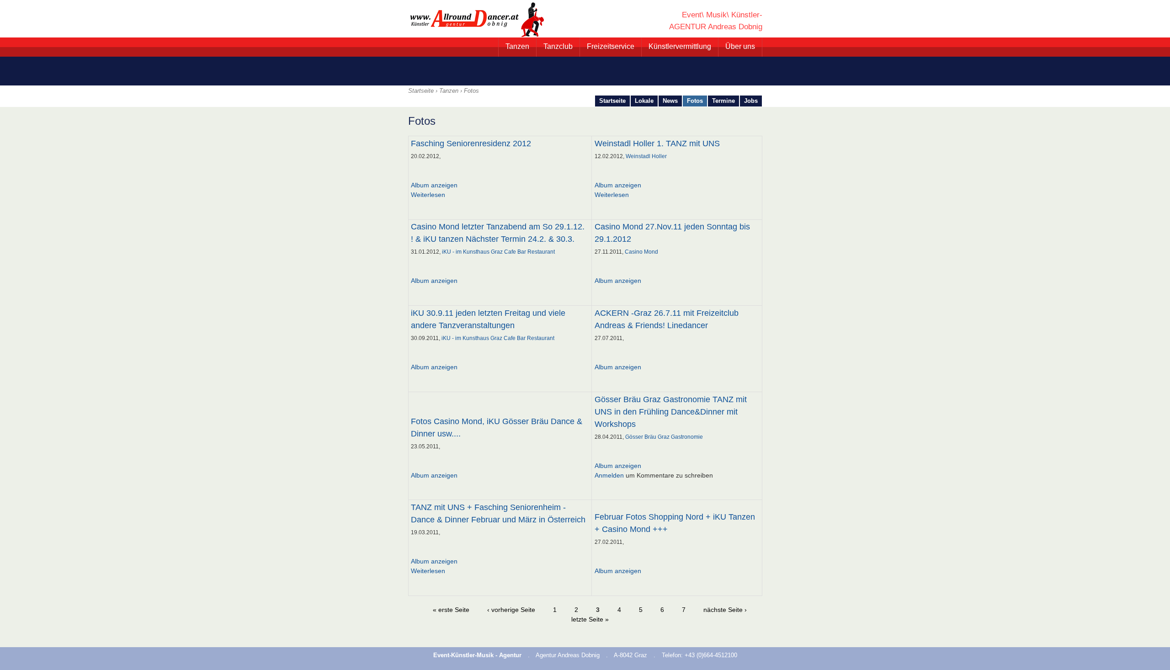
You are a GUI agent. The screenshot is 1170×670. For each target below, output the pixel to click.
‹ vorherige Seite (511, 609)
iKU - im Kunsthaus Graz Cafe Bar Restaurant (498, 252)
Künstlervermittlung (680, 46)
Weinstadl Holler (646, 156)
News (670, 101)
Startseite (421, 90)
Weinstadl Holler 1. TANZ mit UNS (657, 143)
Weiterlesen (428, 194)
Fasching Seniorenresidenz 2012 (471, 143)
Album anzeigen (434, 185)
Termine (723, 101)
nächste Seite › (725, 609)
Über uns (740, 46)
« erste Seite (451, 609)
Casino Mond (641, 252)
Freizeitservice (610, 46)
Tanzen (517, 46)
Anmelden (609, 475)
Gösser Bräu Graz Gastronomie (664, 437)
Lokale (644, 101)
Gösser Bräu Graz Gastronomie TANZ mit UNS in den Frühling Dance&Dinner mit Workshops (671, 412)
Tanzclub (558, 46)
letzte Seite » (590, 619)
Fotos (695, 101)
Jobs (751, 101)
